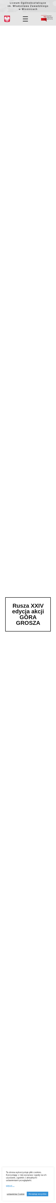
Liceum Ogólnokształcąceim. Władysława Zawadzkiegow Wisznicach (28, 6)
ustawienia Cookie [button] (15, 1194)
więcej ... (10, 1186)
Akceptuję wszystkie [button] (37, 1194)
